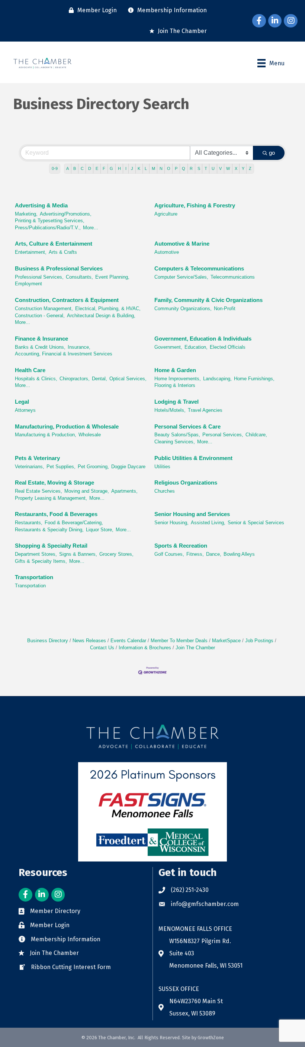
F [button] (104, 168)
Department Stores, (36, 554)
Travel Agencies (205, 410)
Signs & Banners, (78, 554)
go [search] (272, 153)
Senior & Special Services (256, 522)
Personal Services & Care (187, 426)
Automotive (166, 252)
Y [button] (243, 168)
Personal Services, (222, 434)
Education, (196, 347)
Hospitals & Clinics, (36, 378)
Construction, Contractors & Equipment (67, 300)
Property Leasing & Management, (51, 498)
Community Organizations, (183, 308)
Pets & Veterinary (37, 458)
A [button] (67, 168)
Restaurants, (28, 522)
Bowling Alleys (239, 554)
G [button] (111, 168)
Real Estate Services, (38, 491)
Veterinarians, (29, 466)
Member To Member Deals (179, 640)
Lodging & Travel (176, 401)
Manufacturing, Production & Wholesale (67, 426)
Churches (164, 491)
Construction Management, (44, 308)
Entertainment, (30, 252)
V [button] (220, 168)
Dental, (99, 378)
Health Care (30, 370)
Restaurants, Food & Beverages (56, 514)
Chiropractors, (75, 378)
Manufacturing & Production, (45, 434)
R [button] (191, 168)
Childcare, (256, 434)
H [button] (119, 168)
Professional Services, (39, 277)
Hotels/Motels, (170, 410)
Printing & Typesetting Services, (49, 220)
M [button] (153, 168)
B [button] (74, 168)
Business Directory (47, 640)
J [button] (132, 168)
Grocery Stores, (116, 554)
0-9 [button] (55, 168)
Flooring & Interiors (174, 385)
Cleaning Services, (174, 441)
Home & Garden (175, 370)
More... (90, 227)
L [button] (146, 168)
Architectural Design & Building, (101, 315)
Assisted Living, (208, 522)
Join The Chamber (195, 647)
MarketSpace (226, 640)
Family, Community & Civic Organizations (208, 300)
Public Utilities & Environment (193, 458)
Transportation (34, 577)
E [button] (97, 168)
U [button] (213, 168)
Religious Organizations (185, 482)
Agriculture (165, 214)
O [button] (168, 168)
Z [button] (250, 168)
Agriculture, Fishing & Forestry (194, 205)
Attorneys (25, 410)
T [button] (206, 168)
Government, (168, 347)
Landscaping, (217, 378)
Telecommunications (233, 277)
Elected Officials (227, 347)
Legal (22, 401)
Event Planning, (112, 277)
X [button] (236, 168)
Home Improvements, (177, 378)
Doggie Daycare (128, 466)
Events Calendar (128, 640)
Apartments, (124, 491)
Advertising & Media (41, 205)
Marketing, (26, 214)
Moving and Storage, (86, 491)
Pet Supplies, (61, 466)
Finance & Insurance (41, 338)
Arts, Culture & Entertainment (53, 243)
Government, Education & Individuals (202, 338)
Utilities (162, 466)
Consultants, (79, 277)
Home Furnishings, (254, 378)
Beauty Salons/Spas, (177, 434)
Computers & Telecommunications (199, 268)
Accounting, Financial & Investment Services (63, 354)
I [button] (125, 168)
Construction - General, (40, 315)
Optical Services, (128, 378)
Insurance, (79, 347)
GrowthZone (211, 1037)
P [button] (176, 168)
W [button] (228, 168)
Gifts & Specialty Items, (41, 561)
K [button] (139, 168)
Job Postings (259, 640)
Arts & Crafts (63, 252)
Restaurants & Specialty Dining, (49, 529)
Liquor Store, (99, 529)
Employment (28, 283)
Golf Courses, (169, 554)
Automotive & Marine (181, 243)
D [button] (89, 168)
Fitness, (195, 554)
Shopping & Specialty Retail (51, 545)
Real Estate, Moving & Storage (54, 482)
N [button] (161, 168)
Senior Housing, (171, 522)
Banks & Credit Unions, (40, 347)
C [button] (82, 168)
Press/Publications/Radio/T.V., (48, 227)
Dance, (213, 554)
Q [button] (183, 168)
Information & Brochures (145, 647)
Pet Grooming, (93, 466)
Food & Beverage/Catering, (74, 522)
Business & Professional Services (59, 268)
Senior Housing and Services (192, 514)
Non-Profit (224, 308)
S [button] (199, 168)
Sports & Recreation (180, 545)
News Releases (89, 640)
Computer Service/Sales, (181, 277)
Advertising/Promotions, (66, 214)
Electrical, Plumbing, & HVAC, (108, 308)
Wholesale (89, 434)
